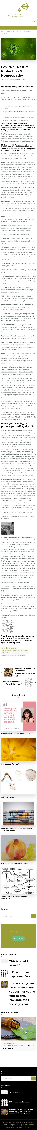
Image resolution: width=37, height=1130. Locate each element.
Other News (12, 1043)
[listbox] (18, 1040)
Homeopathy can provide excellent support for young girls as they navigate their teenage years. (22, 994)
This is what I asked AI (18, 963)
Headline (4, 64)
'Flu (4, 648)
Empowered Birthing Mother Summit (16, 733)
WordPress (17, 1127)
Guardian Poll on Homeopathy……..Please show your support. (17, 829)
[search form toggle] (34, 21)
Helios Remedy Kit (23, 388)
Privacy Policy (26, 1127)
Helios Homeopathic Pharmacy (11, 369)
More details (18, 938)
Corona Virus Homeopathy (11, 650)
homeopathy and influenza (20, 653)
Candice (3, 80)
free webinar (19, 638)
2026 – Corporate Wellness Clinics (14, 863)
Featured (5, 1043)
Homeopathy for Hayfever (11, 764)
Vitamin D (22, 655)
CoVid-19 (25, 650)
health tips (6, 653)
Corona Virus (12, 648)
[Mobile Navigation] (18, 28)
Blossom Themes (28, 1125)
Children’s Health (8, 797)
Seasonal (11, 64)
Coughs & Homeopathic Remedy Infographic (14, 897)
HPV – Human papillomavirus (20, 974)
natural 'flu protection (9, 655)
